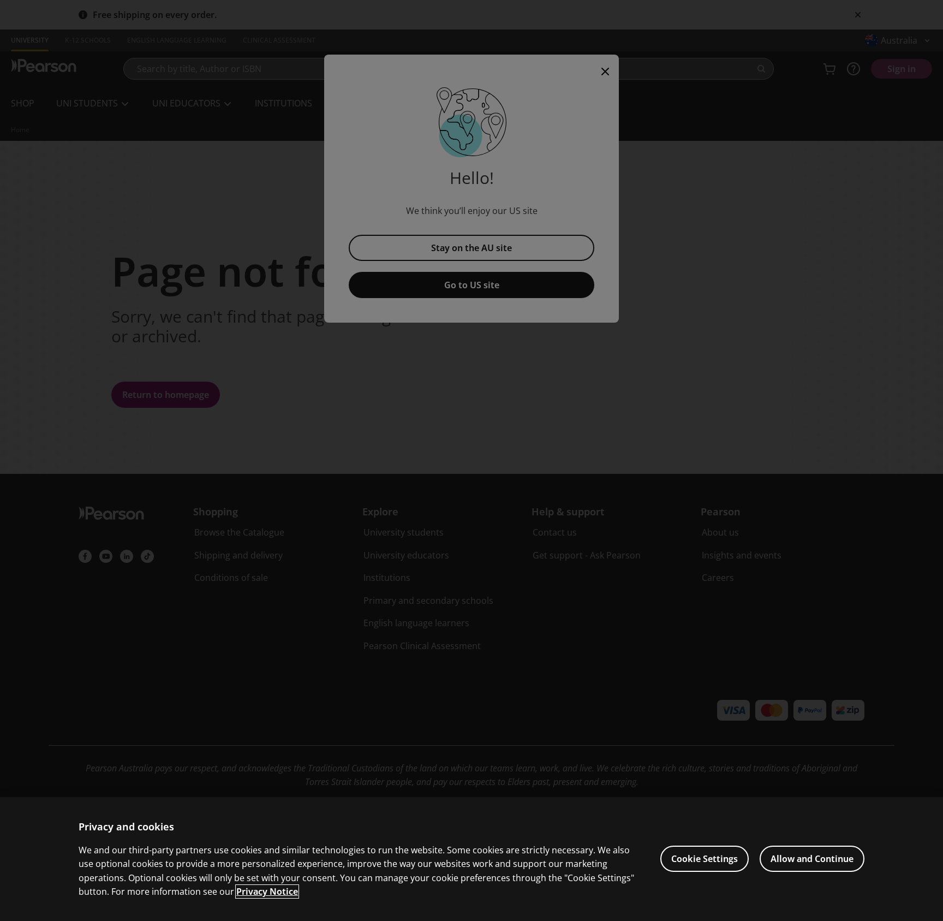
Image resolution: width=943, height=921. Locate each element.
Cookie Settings (704, 859)
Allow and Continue (812, 859)
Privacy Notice (267, 892)
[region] (471, 859)
